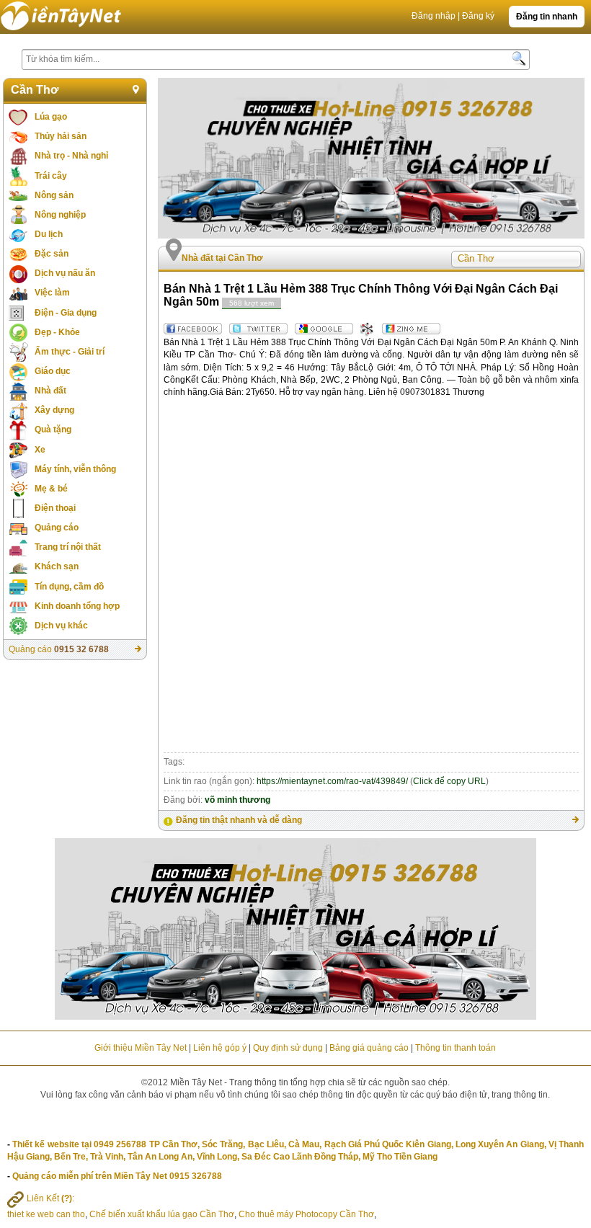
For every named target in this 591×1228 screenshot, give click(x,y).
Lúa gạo (51, 117)
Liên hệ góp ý (219, 1048)
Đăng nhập (434, 16)
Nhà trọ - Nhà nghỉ (71, 156)
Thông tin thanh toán (455, 1048)
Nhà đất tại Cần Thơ (222, 258)
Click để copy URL (449, 781)
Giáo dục (53, 371)
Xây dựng (54, 410)
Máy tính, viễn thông (75, 469)
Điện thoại (55, 508)
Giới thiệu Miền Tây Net (140, 1048)
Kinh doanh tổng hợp (77, 606)
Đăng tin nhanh (546, 17)
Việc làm (52, 293)
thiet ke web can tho (46, 1214)
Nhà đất (50, 391)
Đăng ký (478, 16)
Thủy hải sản (60, 136)
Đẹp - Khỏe (57, 332)
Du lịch (49, 234)
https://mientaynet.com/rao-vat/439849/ (332, 781)
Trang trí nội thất (68, 547)
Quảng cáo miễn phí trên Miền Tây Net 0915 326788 (117, 1176)
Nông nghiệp (60, 215)
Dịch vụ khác (61, 625)
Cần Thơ (34, 90)
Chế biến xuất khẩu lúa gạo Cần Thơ (161, 1214)
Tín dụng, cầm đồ (69, 587)
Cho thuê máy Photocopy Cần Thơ (306, 1214)
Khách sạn (57, 566)
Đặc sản (51, 254)
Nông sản (54, 195)
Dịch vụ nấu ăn (65, 273)
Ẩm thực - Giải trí (70, 352)
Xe (40, 450)
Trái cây (51, 176)
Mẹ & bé (51, 489)
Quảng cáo (57, 527)
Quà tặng (53, 429)
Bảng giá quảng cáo (369, 1048)
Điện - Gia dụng (66, 313)
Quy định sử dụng (288, 1048)
